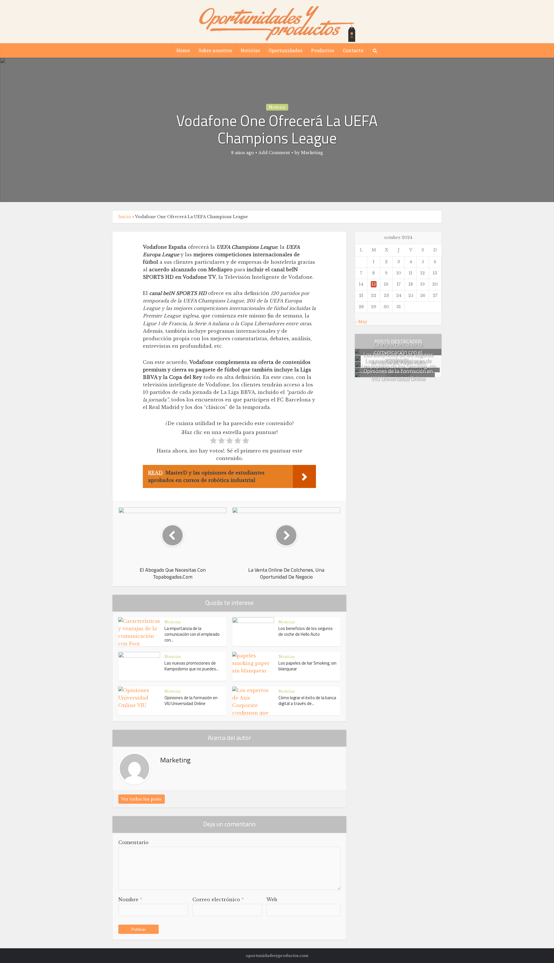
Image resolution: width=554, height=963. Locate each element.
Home (183, 50)
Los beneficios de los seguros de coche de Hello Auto (305, 631)
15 (374, 284)
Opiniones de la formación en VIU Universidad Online (191, 700)
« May (361, 321)
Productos (322, 50)
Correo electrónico (218, 899)
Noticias (250, 50)
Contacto (353, 50)
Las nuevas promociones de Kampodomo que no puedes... (191, 666)
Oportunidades (285, 50)
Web (271, 899)
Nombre (130, 899)
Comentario (133, 842)
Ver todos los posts (141, 799)
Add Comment (274, 152)
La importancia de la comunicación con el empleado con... (192, 634)
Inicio (124, 216)
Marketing (312, 152)
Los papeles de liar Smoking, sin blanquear (307, 666)
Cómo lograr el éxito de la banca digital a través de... (307, 700)
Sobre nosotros (215, 50)
